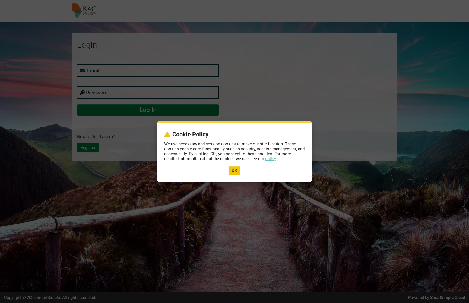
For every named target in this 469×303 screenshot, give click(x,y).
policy (270, 158)
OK (234, 170)
